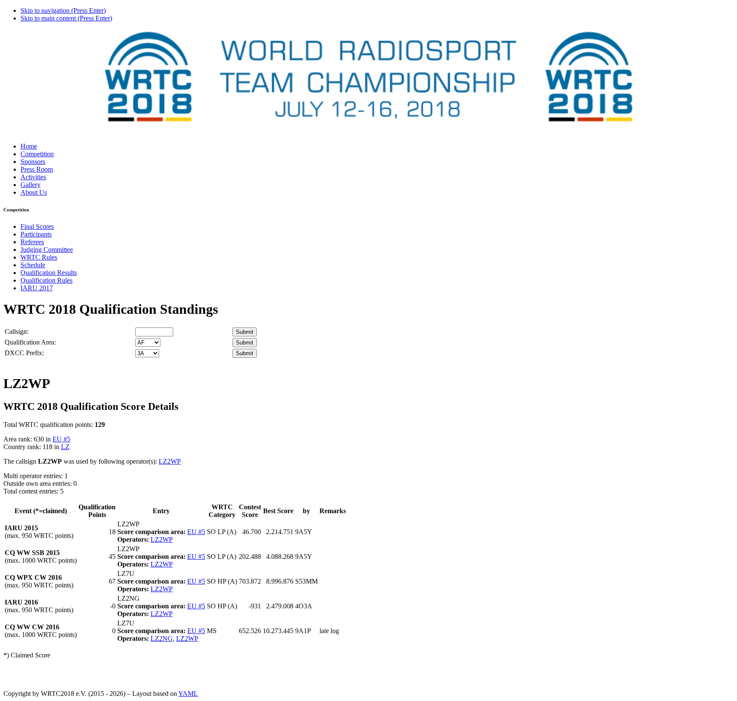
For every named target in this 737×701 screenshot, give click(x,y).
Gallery (30, 184)
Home (28, 146)
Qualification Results (48, 272)
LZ (65, 446)
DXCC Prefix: (24, 352)
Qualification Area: (30, 342)
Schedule (32, 265)
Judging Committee (46, 249)
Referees (32, 241)
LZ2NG (162, 638)
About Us (33, 192)
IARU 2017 (36, 288)
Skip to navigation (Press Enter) (63, 10)
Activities (33, 177)
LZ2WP (170, 461)
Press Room (36, 169)
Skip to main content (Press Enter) (66, 18)
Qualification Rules (46, 280)
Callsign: (17, 331)
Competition (37, 154)
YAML (188, 693)
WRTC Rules (38, 257)
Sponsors (32, 161)
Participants (36, 234)
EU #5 (61, 439)
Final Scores (37, 226)
